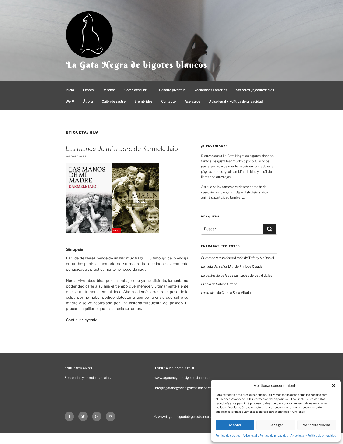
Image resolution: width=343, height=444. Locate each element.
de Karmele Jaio (122, 148)
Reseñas (109, 90)
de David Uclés (236, 275)
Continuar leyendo (82, 320)
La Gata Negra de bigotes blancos (136, 65)
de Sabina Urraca (219, 284)
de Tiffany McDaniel (237, 258)
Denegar (276, 425)
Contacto (168, 101)
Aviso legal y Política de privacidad (265, 435)
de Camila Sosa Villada (226, 293)
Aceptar (235, 425)
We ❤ (70, 101)
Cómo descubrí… (137, 90)
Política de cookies (228, 435)
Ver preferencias (317, 425)
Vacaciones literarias (210, 90)
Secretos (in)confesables (255, 90)
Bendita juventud (172, 90)
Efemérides (143, 101)
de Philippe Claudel (232, 266)
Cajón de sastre (114, 101)
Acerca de (192, 101)
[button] (333, 385)
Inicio (70, 90)
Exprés (88, 90)
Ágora (88, 101)
